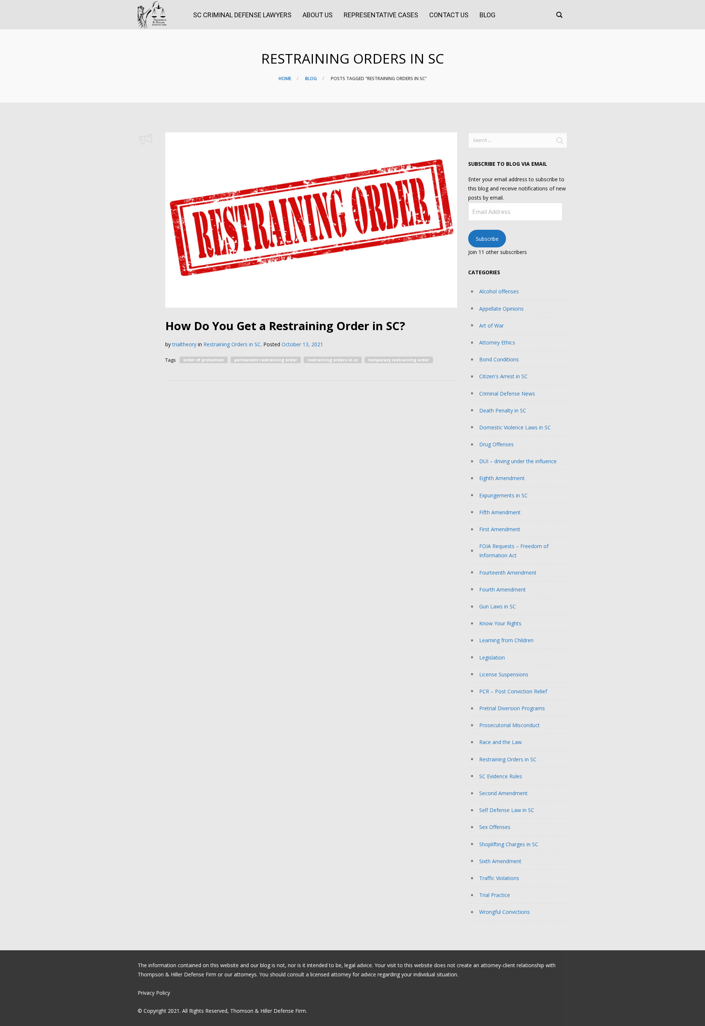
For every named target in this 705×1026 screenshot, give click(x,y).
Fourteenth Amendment (507, 572)
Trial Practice (494, 894)
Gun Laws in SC (497, 606)
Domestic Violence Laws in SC (515, 427)
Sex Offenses (494, 826)
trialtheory (184, 344)
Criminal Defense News (507, 393)
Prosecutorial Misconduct (509, 725)
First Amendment (499, 529)
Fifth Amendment (500, 512)
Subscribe (487, 238)
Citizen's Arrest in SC (503, 376)
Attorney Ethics (497, 342)
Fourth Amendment (502, 589)
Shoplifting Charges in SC (508, 844)
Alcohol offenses (499, 291)
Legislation (492, 657)
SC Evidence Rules (500, 776)
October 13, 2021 (302, 344)
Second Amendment (503, 793)
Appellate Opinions (501, 308)
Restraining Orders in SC (232, 344)
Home (285, 78)
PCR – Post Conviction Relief (513, 691)
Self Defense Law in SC (506, 810)
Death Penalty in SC (502, 410)
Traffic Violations (499, 878)
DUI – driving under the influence (518, 461)
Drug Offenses (496, 444)
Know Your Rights (500, 623)
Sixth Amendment (500, 861)
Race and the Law (500, 742)
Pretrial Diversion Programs (512, 708)
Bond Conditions (499, 359)
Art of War (491, 325)
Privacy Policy (154, 992)
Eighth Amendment (502, 478)
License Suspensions (503, 674)
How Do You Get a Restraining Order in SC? (285, 325)
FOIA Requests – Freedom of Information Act (514, 551)
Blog (311, 78)
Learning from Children (506, 640)
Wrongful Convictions (504, 911)
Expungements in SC (503, 495)
